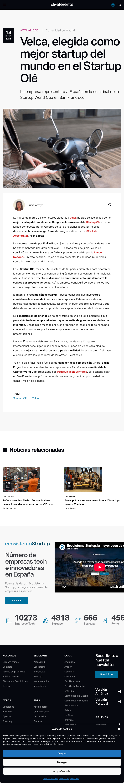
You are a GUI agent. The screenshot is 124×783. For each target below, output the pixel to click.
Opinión (7, 716)
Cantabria (69, 676)
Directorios (8, 706)
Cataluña (69, 691)
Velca (35, 398)
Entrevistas (39, 671)
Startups (38, 676)
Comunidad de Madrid (76, 695)
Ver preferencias (62, 771)
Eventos (38, 721)
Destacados (40, 716)
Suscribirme (106, 674)
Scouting (7, 721)
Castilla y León (72, 681)
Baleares (68, 720)
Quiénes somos (11, 662)
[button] (119, 729)
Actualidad (39, 662)
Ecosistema (40, 666)
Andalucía (69, 662)
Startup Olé (20, 398)
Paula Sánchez (9, 508)
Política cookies (50, 778)
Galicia (67, 710)
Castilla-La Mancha (74, 686)
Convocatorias (41, 711)
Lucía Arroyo (35, 205)
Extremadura (71, 705)
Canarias (69, 671)
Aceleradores (40, 706)
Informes (7, 711)
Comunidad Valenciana (76, 700)
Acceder (16, 600)
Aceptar (62, 753)
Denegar (62, 762)
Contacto (7, 666)
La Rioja (68, 715)
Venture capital (41, 681)
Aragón (68, 666)
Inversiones (40, 686)
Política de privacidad (69, 778)
